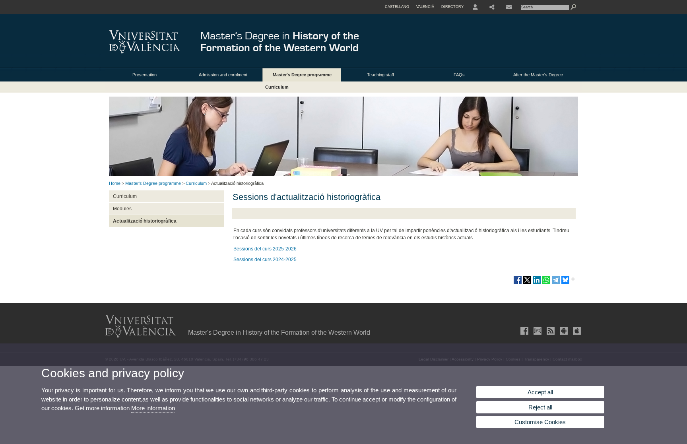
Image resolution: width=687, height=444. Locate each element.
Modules (122, 208)
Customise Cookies (540, 422)
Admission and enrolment (223, 74)
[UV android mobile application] (563, 331)
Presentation (144, 74)
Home (114, 183)
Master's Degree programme (302, 74)
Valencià (425, 7)
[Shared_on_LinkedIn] (536, 283)
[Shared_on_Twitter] (527, 283)
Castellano (397, 7)
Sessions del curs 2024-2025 (265, 259)
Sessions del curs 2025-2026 (265, 249)
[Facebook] (524, 331)
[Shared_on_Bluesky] (565, 283)
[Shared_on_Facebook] (517, 283)
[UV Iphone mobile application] (576, 331)
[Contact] (509, 7)
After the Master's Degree (538, 74)
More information (153, 408)
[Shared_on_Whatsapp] (546, 283)
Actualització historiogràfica (145, 221)
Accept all (540, 392)
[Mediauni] (537, 331)
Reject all (540, 407)
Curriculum (277, 87)
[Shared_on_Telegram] (556, 283)
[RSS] (550, 331)
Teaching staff (380, 74)
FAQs (459, 74)
